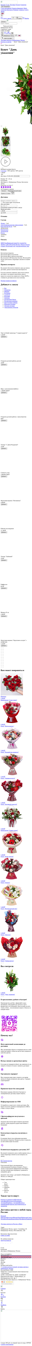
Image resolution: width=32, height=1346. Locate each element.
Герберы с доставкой (13, 1203)
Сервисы (21, 10)
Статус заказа (6, 18)
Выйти (26, 18)
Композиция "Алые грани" (9, 698)
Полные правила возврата (9, 280)
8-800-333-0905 (5, 1235)
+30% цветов (11, 171)
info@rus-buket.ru (6, 1240)
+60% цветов (19, 171)
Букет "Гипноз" (5, 881)
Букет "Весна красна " (7, 725)
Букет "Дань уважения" (8, 993)
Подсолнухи (11, 1201)
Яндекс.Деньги (20, 244)
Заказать (3, 191)
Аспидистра (4, 231)
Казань (9, 1219)
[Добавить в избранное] (12, 193)
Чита (20, 1219)
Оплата (18, 5)
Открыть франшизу (17, 8)
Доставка (12, 5)
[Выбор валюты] (2, 15)
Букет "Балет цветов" (7, 855)
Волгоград (10, 1217)
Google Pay (23, 243)
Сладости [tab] (7, 294)
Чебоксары (24, 1217)
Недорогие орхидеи (14, 1204)
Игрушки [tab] (7, 296)
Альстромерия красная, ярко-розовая (12, 225)
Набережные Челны (8, 35)
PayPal (13, 244)
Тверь (19, 1217)
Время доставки (5, 209)
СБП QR (8, 244)
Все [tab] (5, 288)
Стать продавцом (6, 8)
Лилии (3, 223)
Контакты (10, 10)
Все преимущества (6, 1161)
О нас (7, 5)
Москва (15, 1217)
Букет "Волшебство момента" (10, 751)
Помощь (15, 10)
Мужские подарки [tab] (9, 304)
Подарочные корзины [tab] (10, 301)
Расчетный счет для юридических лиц (17, 246)
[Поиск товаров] (2, 33)
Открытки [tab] (7, 290)
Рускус (3, 233)
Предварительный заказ (14, 191)
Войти (20, 18)
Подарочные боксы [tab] (10, 299)
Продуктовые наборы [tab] (10, 302)
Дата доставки (5, 204)
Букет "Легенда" (6, 934)
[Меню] (12, 33)
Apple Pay (17, 243)
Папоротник (4, 229)
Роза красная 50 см (6, 226)
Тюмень (28, 1219)
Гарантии (23, 5)
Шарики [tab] (6, 291)
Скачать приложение (7, 1344)
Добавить (3, 336)
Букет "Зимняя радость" (8, 777)
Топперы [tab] (7, 298)
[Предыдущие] (1, 649)
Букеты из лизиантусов (8, 1199)
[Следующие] (3, 649)
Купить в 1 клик (5, 193)
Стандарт (3, 171)
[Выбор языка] (2, 13)
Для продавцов (5, 6)
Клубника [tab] (7, 293)
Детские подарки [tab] (9, 306)
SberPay (3, 244)
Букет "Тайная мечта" (7, 960)
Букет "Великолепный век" (9, 907)
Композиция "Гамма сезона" (9, 829)
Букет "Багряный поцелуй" (9, 803)
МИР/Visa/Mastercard (7, 243)
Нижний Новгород (4, 1216)
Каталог (3, 5)
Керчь (24, 1219)
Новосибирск (15, 1219)
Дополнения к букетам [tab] (11, 307)
